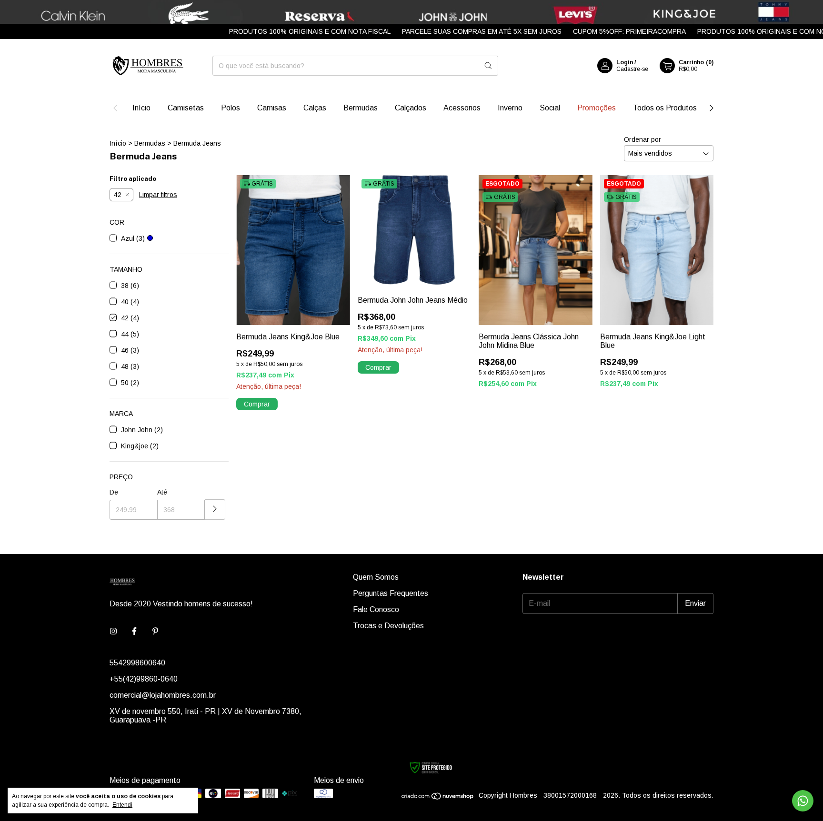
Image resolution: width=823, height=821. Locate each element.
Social (550, 108)
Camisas (271, 108)
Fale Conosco (376, 609)
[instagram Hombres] (113, 631)
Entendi (122, 804)
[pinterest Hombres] (155, 631)
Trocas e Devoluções (388, 626)
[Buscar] (488, 65)
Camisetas (186, 108)
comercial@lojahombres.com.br (163, 695)
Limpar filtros (158, 194)
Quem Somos (376, 577)
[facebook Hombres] (134, 631)
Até (162, 492)
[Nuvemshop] (438, 798)
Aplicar (215, 509)
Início (141, 108)
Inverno (510, 108)
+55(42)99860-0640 (144, 679)
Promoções (596, 108)
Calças (314, 108)
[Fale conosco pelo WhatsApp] (802, 800)
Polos (230, 108)
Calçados (410, 108)
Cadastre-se (632, 69)
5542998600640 (137, 663)
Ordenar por (642, 139)
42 (117, 194)
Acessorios (462, 108)
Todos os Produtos (665, 108)
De (114, 492)
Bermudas (360, 108)
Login (624, 62)
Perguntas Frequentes (390, 593)
